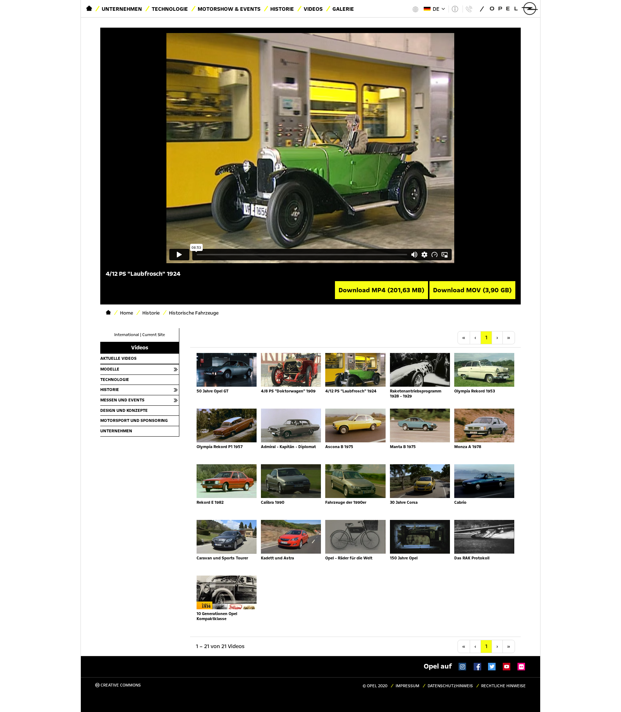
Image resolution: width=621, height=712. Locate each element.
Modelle (109, 369)
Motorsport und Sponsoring (134, 420)
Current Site (153, 335)
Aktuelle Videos (118, 358)
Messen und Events (122, 400)
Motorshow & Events (229, 9)
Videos (313, 9)
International (126, 335)
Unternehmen (122, 9)
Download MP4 (381, 290)
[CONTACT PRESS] (469, 9)
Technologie (170, 9)
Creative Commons (120, 685)
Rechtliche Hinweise (503, 686)
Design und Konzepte (124, 410)
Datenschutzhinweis (450, 686)
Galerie (343, 9)
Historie (282, 9)
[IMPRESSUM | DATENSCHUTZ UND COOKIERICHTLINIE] (454, 9)
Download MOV (472, 290)
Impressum (407, 686)
